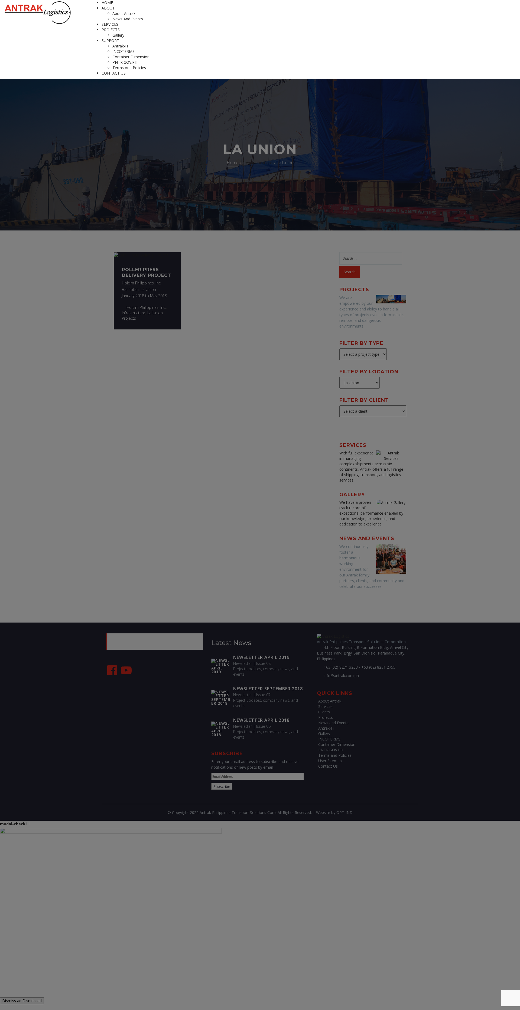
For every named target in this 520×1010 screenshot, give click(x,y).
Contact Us (328, 766)
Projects (129, 318)
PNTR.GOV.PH (124, 62)
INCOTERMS (123, 51)
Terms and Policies (129, 67)
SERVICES (110, 24)
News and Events (127, 18)
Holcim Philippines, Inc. (146, 307)
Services (325, 706)
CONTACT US (114, 73)
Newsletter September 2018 (268, 689)
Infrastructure (133, 312)
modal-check (12, 823)
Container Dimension (131, 56)
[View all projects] (391, 298)
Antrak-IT (120, 46)
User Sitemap (330, 760)
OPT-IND (344, 812)
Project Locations (257, 162)
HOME (107, 2)
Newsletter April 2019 (261, 657)
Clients (324, 711)
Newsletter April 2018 (261, 720)
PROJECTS (111, 29)
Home (233, 163)
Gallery (118, 35)
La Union (155, 312)
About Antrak (123, 13)
